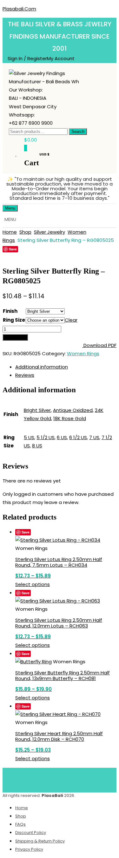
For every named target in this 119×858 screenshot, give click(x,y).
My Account (61, 58)
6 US (62, 437)
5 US (29, 437)
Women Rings (83, 353)
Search (77, 131)
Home (10, 232)
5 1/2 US (45, 437)
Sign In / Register (27, 58)
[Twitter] (50, 779)
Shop (25, 232)
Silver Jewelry (49, 232)
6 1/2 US (78, 437)
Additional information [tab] (41, 366)
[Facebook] (31, 779)
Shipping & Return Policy (40, 841)
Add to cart (15, 337)
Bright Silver (37, 410)
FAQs (20, 824)
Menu (10, 208)
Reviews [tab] (24, 375)
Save (13, 249)
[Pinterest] (69, 779)
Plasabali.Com (19, 8)
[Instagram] (88, 779)
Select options (32, 584)
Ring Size (14, 320)
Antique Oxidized (73, 410)
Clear (71, 320)
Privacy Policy (29, 849)
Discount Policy (30, 833)
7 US (94, 437)
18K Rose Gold (69, 418)
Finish (10, 311)
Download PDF (99, 345)
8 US (37, 445)
